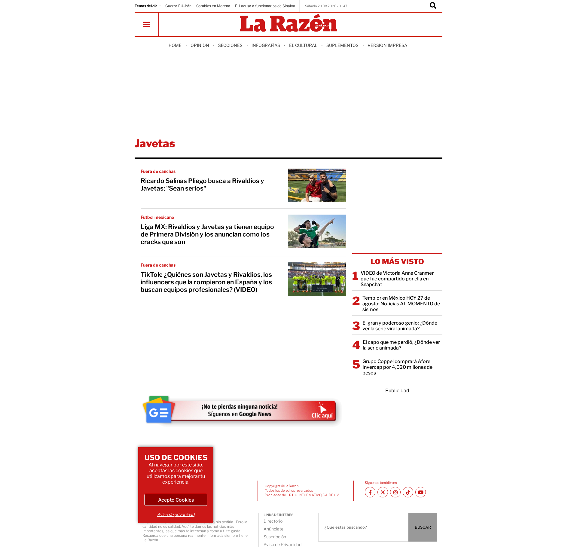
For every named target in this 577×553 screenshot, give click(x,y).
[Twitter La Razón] (382, 492)
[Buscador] (433, 6)
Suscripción (275, 536)
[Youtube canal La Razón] (420, 492)
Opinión (200, 45)
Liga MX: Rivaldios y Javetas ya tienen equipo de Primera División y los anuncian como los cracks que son (207, 234)
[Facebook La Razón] (370, 492)
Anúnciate (273, 528)
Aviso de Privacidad (282, 544)
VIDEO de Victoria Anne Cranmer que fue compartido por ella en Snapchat (397, 278)
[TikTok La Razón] (408, 492)
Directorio (273, 521)
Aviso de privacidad (175, 514)
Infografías (266, 45)
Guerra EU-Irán (178, 6)
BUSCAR (423, 527)
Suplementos (342, 45)
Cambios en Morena (213, 6)
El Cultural (303, 45)
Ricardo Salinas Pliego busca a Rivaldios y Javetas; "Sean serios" (202, 184)
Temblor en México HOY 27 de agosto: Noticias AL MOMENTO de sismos (401, 303)
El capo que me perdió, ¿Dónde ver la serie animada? (401, 345)
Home (175, 45)
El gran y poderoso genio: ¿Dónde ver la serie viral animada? (399, 325)
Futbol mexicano (157, 217)
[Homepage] (288, 23)
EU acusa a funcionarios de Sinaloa (265, 6)
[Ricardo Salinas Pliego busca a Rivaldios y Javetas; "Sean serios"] (317, 185)
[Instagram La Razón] (395, 492)
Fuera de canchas (158, 171)
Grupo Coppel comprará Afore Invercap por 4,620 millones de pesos (397, 367)
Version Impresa (387, 45)
